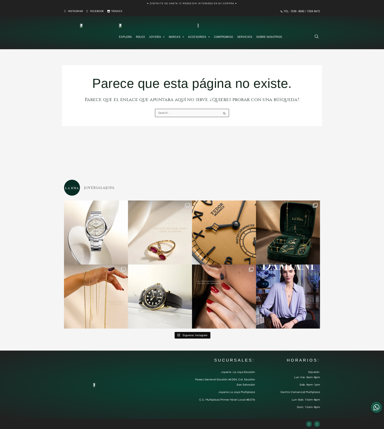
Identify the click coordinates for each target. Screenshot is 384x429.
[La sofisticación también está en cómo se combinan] (96, 297)
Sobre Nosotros (269, 36)
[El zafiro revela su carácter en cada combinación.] (224, 297)
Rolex (140, 36)
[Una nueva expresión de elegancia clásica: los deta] (224, 232)
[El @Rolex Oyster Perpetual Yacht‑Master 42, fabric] (160, 297)
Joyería (155, 36)
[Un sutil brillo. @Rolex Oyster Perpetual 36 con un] (96, 232)
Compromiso (223, 36)
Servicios (244, 36)
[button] (315, 37)
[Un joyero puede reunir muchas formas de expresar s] (288, 232)
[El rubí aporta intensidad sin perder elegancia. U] (160, 232)
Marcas (174, 36)
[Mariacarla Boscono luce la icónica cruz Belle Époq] (288, 297)
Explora (125, 36)
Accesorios (197, 36)
